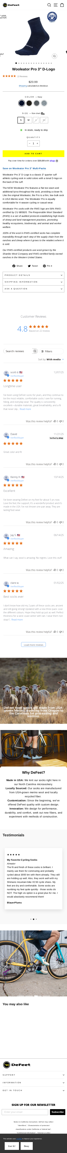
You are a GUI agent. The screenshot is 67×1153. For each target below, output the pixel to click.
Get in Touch (12, 1090)
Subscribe (58, 1112)
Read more (25, 409)
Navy (22, 103)
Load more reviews (33, 644)
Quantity (33, 137)
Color (33, 97)
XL (44, 120)
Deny (26, 1146)
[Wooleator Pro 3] (4, 1047)
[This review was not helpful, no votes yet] (60, 421)
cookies (19, 1139)
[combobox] (51, 359)
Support (9, 1075)
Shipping (23, 86)
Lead (44, 103)
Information (12, 1083)
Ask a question (16, 289)
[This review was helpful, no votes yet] (55, 421)
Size (31, 113)
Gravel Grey (37, 103)
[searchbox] (18, 351)
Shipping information (21, 282)
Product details (17, 275)
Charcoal (29, 103)
